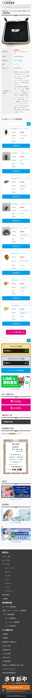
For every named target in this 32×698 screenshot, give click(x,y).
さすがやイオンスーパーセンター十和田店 (24, 261)
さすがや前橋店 (18, 60)
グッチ (7, 579)
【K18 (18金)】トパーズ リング (20, 305)
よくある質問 (6, 653)
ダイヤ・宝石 (6, 556)
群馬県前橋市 (17, 68)
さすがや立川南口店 (24, 210)
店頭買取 (17, 401)
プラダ (7, 587)
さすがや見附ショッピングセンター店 (24, 235)
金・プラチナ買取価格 (16, 370)
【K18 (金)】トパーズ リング (19, 280)
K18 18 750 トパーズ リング (19, 253)
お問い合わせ (6, 657)
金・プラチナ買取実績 (9, 606)
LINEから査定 (6, 646)
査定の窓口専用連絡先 (9, 672)
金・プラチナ (6, 560)
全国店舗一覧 (6, 650)
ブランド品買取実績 (8, 614)
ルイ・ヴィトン (9, 568)
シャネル (7, 575)
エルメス (7, 572)
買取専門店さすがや (20, 696)
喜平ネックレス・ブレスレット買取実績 (14, 610)
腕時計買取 (5, 595)
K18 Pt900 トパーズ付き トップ (20, 204)
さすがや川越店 (23, 135)
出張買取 (17, 408)
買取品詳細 (16, 145)
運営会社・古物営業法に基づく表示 (12, 665)
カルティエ (8, 583)
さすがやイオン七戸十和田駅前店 (24, 287)
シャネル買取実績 (10, 626)
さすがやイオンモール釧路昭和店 (24, 186)
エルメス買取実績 (10, 618)
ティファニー (9, 591)
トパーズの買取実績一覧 (16, 332)
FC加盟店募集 (6, 661)
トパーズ (16, 64)
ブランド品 (5, 564)
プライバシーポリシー (9, 669)
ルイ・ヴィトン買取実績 (12, 622)
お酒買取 (5, 598)
